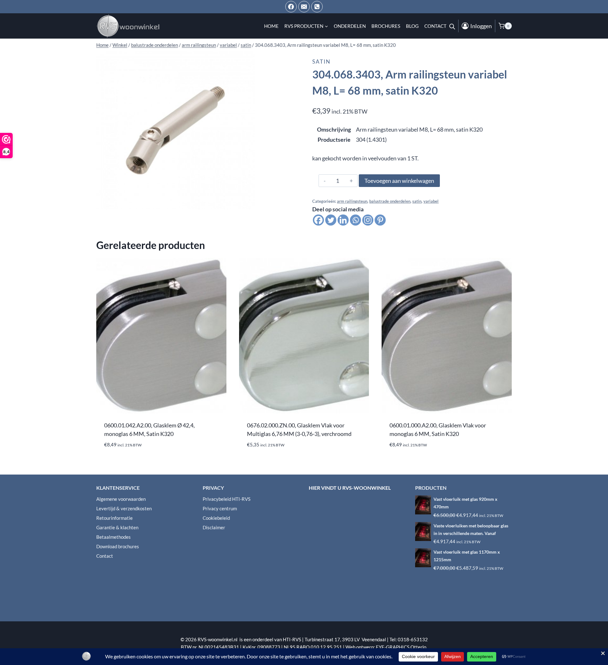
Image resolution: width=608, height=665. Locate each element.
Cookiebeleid (216, 518)
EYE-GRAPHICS (393, 647)
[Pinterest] (380, 220)
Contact (435, 26)
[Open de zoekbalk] (452, 26)
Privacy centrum (220, 508)
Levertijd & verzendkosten (124, 508)
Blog (412, 26)
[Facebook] (291, 6)
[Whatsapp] (355, 220)
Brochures (385, 26)
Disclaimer (214, 527)
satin (321, 61)
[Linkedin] (343, 220)
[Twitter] (330, 220)
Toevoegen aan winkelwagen (399, 180)
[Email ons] (304, 6)
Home (271, 26)
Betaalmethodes (113, 537)
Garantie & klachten (117, 527)
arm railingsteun (352, 201)
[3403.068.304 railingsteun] (175, 130)
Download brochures (117, 546)
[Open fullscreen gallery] (248, 203)
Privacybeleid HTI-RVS (226, 499)
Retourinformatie (114, 518)
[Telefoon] (317, 6)
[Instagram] (367, 220)
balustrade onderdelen (389, 201)
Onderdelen (350, 26)
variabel (431, 201)
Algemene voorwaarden (121, 499)
